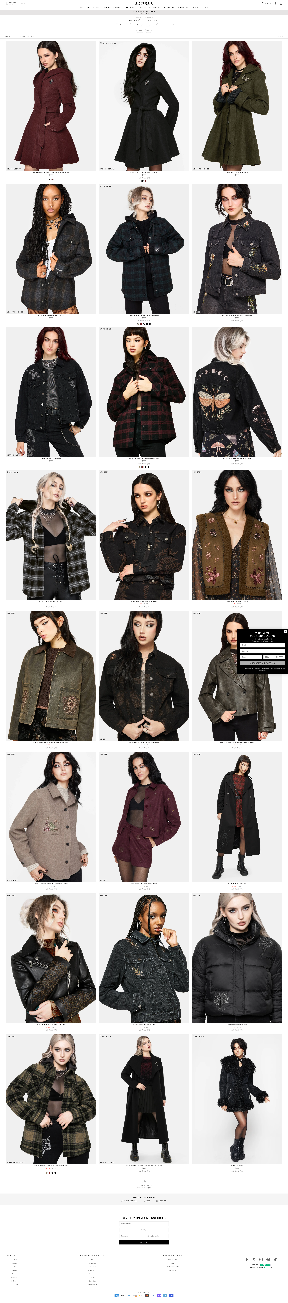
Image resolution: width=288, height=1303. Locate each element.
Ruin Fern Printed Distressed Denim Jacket (144, 601)
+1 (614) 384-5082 (130, 1201)
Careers (92, 1277)
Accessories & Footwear (161, 7)
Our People (92, 1263)
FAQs (14, 1267)
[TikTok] (275, 1259)
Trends (106, 7)
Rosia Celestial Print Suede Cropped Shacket (144, 883)
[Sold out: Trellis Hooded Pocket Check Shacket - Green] (138, 324)
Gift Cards (14, 1284)
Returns (14, 1274)
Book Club (92, 1281)
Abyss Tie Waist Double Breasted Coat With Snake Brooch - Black (144, 1165)
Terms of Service (173, 1260)
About (92, 1260)
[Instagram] (261, 1259)
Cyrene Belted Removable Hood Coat (237, 172)
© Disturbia (144, 1292)
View (7, 36)
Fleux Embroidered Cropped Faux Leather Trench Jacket (237, 742)
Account (14, 1260)
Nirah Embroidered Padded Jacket (237, 1024)
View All (196, 7)
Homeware (183, 7)
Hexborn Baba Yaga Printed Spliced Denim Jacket (144, 742)
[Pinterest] (268, 1259)
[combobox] (143, 1230)
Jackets (140, 30)
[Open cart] (281, 3)
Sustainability (173, 1270)
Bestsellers (93, 7)
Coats (148, 30)
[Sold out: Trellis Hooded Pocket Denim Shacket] (144, 324)
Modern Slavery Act (173, 1267)
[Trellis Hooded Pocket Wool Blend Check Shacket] (147, 324)
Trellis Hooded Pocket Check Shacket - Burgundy (144, 458)
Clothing (129, 7)
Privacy (173, 1263)
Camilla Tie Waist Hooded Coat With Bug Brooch (144, 172)
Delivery (14, 1270)
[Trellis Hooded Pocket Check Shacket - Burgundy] (141, 324)
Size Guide (14, 1277)
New (82, 7)
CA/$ (23, 3)
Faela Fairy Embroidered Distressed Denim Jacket (237, 315)
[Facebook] (247, 1259)
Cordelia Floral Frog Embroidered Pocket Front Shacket (51, 883)
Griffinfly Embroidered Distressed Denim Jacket (237, 458)
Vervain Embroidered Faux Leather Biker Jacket (51, 1024)
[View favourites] (276, 3)
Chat (148, 1201)
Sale (206, 7)
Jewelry (142, 7)
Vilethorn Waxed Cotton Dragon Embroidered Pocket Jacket (51, 742)
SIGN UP (144, 1242)
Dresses (118, 7)
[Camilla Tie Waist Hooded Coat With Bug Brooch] (49, 179)
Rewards (92, 1274)
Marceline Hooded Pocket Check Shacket (51, 315)
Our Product (92, 1267)
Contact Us (163, 1201)
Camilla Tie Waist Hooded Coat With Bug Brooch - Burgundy (51, 172)
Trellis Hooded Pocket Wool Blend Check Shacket (144, 315)
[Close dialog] (285, 631)
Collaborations (92, 1284)
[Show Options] (166, 1230)
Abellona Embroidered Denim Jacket (144, 1024)
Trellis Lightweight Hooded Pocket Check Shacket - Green (51, 1165)
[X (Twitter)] (254, 1259)
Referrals (14, 1281)
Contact (14, 1263)
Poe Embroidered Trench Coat (237, 883)
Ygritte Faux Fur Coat (237, 1165)
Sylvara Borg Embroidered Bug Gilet (237, 601)
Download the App (92, 1270)
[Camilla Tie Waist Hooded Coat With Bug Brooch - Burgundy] (52, 179)
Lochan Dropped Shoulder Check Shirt (51, 601)
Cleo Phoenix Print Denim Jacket (51, 458)
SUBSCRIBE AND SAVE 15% (262, 663)
